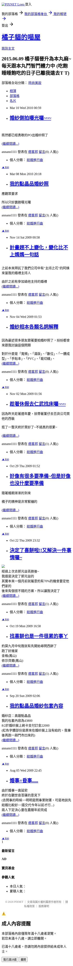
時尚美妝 (34, 83)
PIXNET (18, 901)
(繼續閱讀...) (10, 143)
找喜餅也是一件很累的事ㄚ (39, 636)
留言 (42, 152)
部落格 (14, 96)
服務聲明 (44, 906)
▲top (5, 167)
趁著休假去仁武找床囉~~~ (38, 404)
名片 (13, 100)
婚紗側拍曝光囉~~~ (30, 118)
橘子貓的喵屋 (21, 37)
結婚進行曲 (35, 160)
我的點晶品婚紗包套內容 (36, 706)
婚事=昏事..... (24, 780)
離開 (23, 959)
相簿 (13, 91)
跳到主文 (8, 48)
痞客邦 (33, 152)
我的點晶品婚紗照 (29, 183)
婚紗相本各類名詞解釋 (34, 326)
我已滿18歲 (10, 959)
